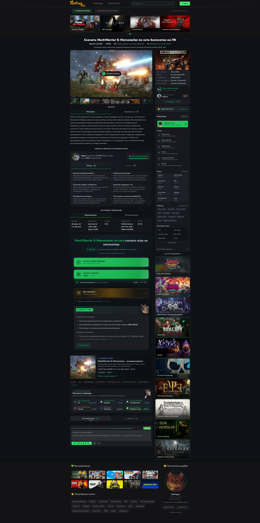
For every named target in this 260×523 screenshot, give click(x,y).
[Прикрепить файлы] (94, 443)
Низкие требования (79, 501)
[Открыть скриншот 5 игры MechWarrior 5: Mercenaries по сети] (125, 101)
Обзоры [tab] (132, 419)
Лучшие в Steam (180, 209)
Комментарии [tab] (91, 419)
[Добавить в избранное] (187, 39)
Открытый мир (162, 209)
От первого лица (114, 382)
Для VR (110, 506)
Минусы (130, 166)
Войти (186, 3)
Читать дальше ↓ (83, 345)
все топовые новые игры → (179, 11)
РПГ (183, 75)
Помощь (98, 3)
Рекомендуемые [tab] (131, 215)
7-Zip (110, 339)
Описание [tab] (91, 112)
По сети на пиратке (147, 501)
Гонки (130, 506)
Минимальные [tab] (91, 215)
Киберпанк (180, 217)
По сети (173, 75)
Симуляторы (88, 382)
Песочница (121, 506)
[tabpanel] (111, 130)
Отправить (81, 443)
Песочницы (175, 213)
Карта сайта (170, 507)
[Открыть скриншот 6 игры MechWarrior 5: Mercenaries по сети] (135, 101)
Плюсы (90, 166)
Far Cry (176, 238)
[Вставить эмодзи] (99, 443)
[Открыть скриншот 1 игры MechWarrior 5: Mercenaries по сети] (84, 101)
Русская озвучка (98, 506)
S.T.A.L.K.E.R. (177, 234)
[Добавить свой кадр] (149, 101)
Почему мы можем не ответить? (122, 428)
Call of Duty (177, 230)
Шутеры (92, 501)
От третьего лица (129, 382)
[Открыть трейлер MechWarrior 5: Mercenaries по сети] (74, 101)
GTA (159, 230)
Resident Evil (161, 238)
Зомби (159, 213)
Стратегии (76, 506)
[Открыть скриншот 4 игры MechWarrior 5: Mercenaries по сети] (115, 101)
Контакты (114, 3)
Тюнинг (160, 220)
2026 (105, 511)
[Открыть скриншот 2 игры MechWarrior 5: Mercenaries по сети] (95, 101)
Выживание (166, 213)
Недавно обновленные (108, 11)
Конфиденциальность (175, 512)
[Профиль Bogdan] (159, 96)
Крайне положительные (81, 511)
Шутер (179, 75)
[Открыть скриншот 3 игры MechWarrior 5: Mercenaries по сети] (105, 101)
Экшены (134, 501)
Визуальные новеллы (170, 220)
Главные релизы (82, 11)
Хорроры (86, 506)
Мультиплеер (143, 382)
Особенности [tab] (131, 112)
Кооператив (100, 382)
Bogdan (165, 97)
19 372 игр (184, 116)
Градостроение (162, 217)
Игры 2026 (171, 209)
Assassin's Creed (162, 234)
